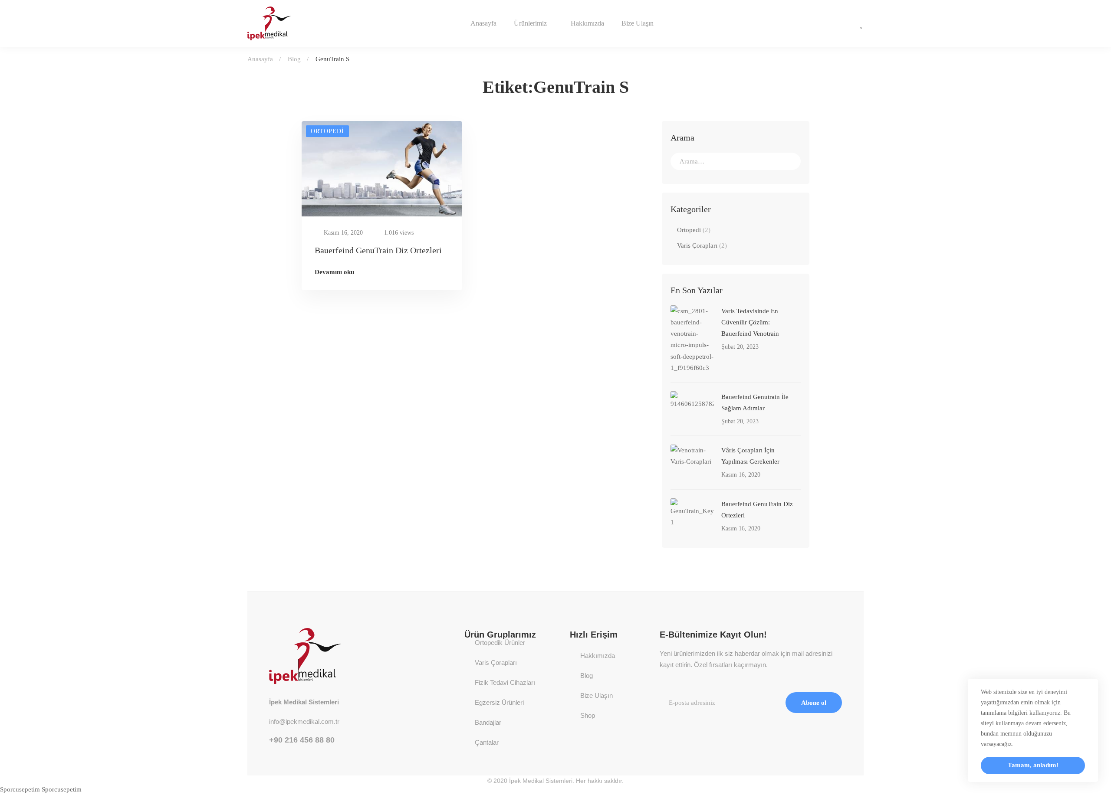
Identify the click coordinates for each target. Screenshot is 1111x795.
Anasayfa (260, 59)
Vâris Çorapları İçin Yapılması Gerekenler (750, 456)
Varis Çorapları (702, 245)
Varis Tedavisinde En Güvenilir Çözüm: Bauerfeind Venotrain (750, 322)
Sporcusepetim (20, 789)
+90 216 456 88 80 (302, 740)
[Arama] (736, 161)
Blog (294, 59)
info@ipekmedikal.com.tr (304, 721)
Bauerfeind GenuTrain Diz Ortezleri (378, 250)
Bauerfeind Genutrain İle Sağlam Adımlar (755, 402)
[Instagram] (823, 23)
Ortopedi (693, 229)
